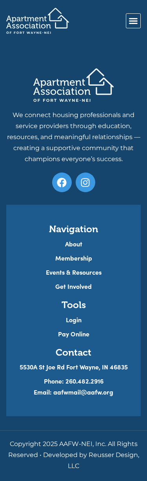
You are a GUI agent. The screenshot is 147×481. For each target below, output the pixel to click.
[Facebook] (62, 182)
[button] (133, 20)
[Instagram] (85, 182)
